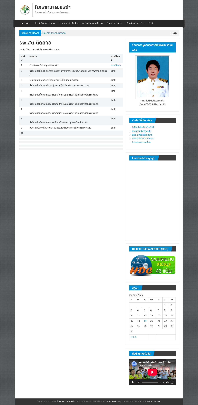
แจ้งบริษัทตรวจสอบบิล (142, 138)
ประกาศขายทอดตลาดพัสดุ (53, 33)
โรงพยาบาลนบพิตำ (53, 7)
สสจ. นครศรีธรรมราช (142, 135)
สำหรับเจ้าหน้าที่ (134, 23)
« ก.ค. (134, 337)
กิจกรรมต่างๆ (113, 23)
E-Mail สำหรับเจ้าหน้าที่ (143, 127)
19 (145, 321)
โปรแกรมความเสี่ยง (141, 142)
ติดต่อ (151, 23)
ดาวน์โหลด (116, 65)
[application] (152, 372)
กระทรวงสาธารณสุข (141, 131)
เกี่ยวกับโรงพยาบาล (43, 23)
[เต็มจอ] (171, 382)
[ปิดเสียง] (167, 382)
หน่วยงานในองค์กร (91, 23)
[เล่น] (132, 382)
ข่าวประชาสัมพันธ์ (67, 23)
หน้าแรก (25, 23)
